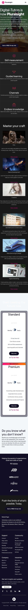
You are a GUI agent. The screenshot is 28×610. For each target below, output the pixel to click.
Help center (5, 540)
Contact (4, 538)
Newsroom (4, 565)
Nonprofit (17, 571)
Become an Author (19, 540)
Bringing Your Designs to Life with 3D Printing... (13, 522)
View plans (4, 550)
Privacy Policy (13, 605)
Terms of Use (5, 605)
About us (4, 560)
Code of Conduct (21, 605)
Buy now (14, 353)
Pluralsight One (19, 549)
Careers (4, 562)
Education (17, 560)
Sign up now (6, 587)
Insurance (17, 569)
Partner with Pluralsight (18, 543)
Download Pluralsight (7, 547)
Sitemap (4, 545)
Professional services (7, 552)
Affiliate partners (19, 547)
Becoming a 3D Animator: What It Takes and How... (12, 525)
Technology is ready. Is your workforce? (11, 520)
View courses (14, 157)
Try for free (15, 357)
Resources (4, 567)
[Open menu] (25, 2)
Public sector (18, 574)
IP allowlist (4, 543)
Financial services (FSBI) (19, 563)
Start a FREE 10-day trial (9, 45)
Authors (17, 552)
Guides (17, 538)
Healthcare (17, 567)
